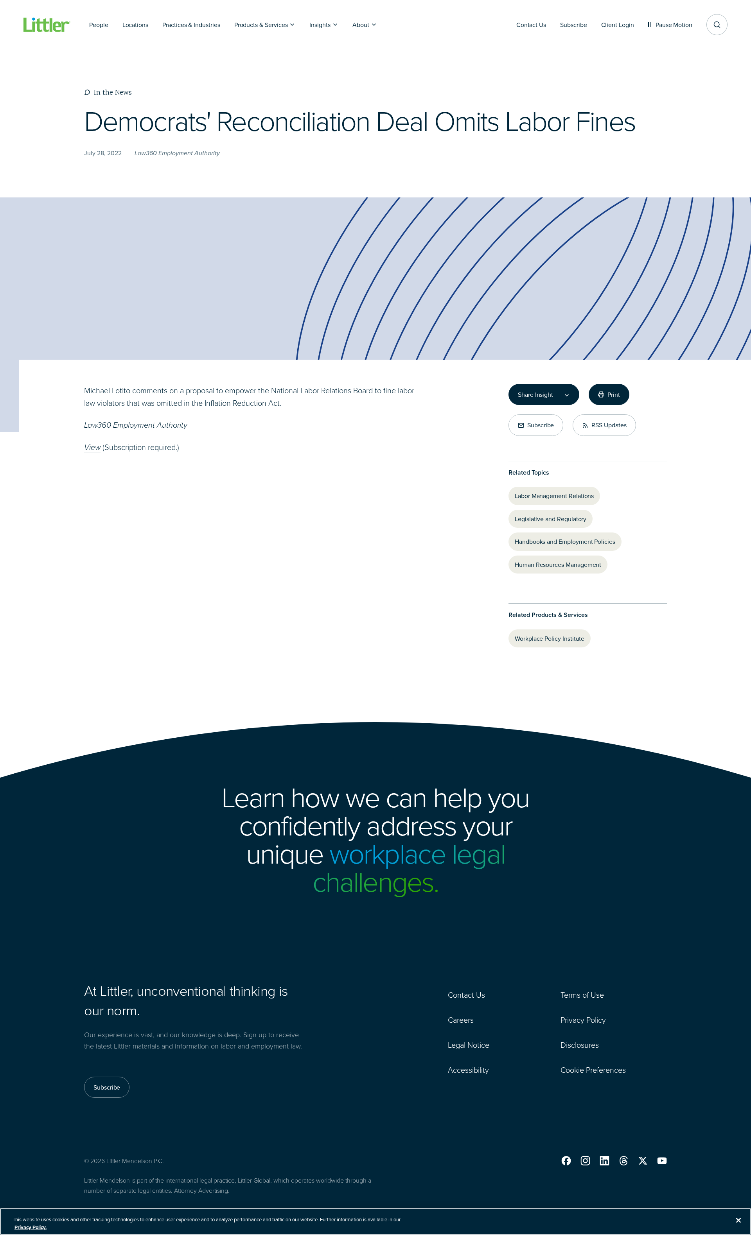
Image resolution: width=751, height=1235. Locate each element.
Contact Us (466, 994)
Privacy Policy (583, 1019)
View (92, 447)
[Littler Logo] (46, 25)
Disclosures (580, 1044)
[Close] (738, 1220)
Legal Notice (468, 1044)
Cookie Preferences (593, 1069)
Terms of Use (582, 994)
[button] (566, 1160)
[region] (375, 1221)
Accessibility (468, 1069)
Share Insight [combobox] (535, 394)
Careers (461, 1019)
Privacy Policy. (30, 1227)
